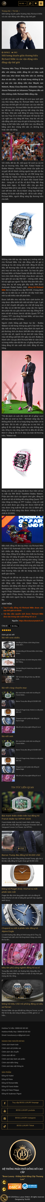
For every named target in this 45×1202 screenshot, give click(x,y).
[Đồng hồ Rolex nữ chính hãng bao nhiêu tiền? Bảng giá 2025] (8, 662)
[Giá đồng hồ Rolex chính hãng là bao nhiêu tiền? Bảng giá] (8, 645)
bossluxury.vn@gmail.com (18, 1035)
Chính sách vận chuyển (10, 1052)
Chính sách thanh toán (10, 1045)
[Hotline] (4, 1198)
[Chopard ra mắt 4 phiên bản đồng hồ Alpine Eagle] (8, 720)
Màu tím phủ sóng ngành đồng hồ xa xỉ (28, 727)
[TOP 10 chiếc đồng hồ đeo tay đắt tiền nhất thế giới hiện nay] (8, 679)
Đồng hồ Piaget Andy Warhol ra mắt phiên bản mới (29, 711)
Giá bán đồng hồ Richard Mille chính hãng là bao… (29, 652)
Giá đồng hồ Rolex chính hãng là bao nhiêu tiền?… (27, 644)
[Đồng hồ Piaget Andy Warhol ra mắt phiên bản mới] (8, 712)
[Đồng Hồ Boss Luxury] (4, 3)
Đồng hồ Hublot (8, 1076)
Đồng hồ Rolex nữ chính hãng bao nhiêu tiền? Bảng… (28, 661)
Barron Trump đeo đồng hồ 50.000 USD (28, 701)
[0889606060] (4, 1182)
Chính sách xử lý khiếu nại (11, 1048)
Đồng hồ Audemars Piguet (11, 1094)
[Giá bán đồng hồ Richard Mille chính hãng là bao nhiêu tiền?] (8, 653)
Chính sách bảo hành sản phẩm (13, 1059)
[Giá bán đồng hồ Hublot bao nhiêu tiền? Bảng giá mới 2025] (8, 670)
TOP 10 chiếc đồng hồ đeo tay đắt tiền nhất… (28, 678)
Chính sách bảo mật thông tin (13, 1066)
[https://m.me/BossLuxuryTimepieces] (4, 1189)
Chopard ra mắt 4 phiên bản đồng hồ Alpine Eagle (27, 719)
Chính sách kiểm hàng (10, 1063)
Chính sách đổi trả (8, 1055)
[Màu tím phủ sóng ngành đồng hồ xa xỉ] (8, 729)
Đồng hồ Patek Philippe (10, 1090)
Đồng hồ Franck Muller (10, 1086)
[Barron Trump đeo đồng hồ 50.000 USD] (8, 703)
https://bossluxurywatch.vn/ (31, 621)
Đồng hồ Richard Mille (10, 1083)
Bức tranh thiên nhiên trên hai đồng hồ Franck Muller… (28, 694)
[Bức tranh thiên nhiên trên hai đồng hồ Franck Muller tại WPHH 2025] (8, 695)
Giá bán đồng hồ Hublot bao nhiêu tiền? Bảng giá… (28, 669)
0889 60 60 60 (21, 1028)
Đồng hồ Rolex (7, 1079)
